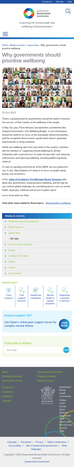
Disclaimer (26, 442)
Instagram (7, 396)
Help (69, 2)
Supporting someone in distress (64, 298)
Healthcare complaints (35, 296)
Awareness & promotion (50, 371)
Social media (14, 273)
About (5, 371)
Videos (11, 267)
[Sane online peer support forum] (64, 324)
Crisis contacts (8, 296)
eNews (11, 261)
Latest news (33, 45)
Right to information (57, 442)
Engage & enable (46, 376)
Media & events (17, 45)
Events (11, 250)
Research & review (12, 380)
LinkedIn (6, 400)
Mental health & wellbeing (58, 203)
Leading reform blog (18, 256)
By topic (15, 238)
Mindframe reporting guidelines (23, 221)
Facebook (7, 391)
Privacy (39, 442)
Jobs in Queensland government (41, 445)
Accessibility (15, 445)
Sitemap (60, 2)
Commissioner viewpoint (20, 244)
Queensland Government (37, 461)
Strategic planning (12, 376)
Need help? (10, 282)
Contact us (47, 2)
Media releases (15, 227)
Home (5, 45)
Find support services (21, 298)
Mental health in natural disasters (50, 299)
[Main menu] (5, 34)
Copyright (12, 442)
